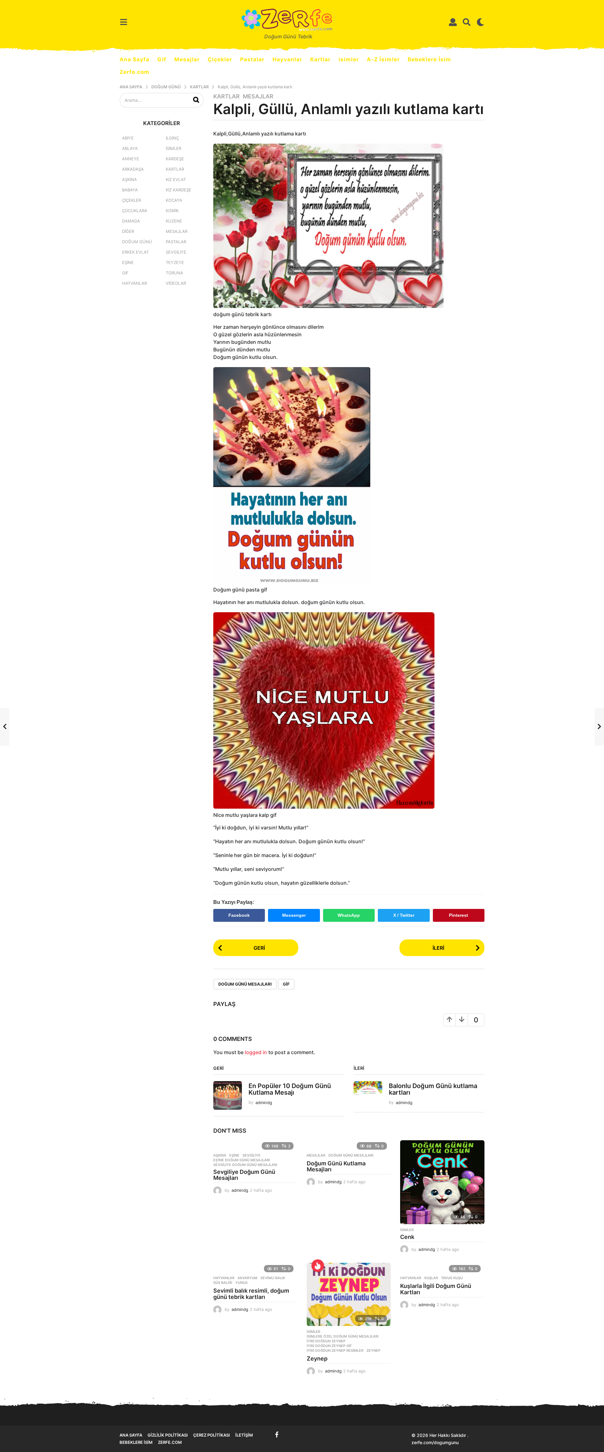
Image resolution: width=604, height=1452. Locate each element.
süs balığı (222, 1282)
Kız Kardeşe (178, 189)
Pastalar (252, 59)
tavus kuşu (452, 1278)
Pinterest (458, 915)
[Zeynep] (349, 1294)
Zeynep (373, 1350)
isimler (348, 59)
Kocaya (174, 200)
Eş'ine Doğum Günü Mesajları (241, 1160)
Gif (161, 59)
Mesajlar (187, 59)
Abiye (128, 137)
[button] (123, 22)
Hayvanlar (287, 59)
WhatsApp (349, 915)
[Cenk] (442, 1182)
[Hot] (317, 1265)
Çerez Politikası (211, 1435)
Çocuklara (134, 210)
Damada (131, 220)
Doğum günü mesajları (245, 984)
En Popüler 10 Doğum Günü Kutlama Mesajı (290, 1089)
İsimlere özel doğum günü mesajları (342, 1336)
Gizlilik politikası (168, 1435)
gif (286, 984)
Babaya (130, 189)
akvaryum (247, 1278)
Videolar (176, 283)
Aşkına (219, 1155)
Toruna (174, 272)
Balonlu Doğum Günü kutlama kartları (433, 1089)
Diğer (128, 231)
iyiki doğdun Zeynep (326, 1341)
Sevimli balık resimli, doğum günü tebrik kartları (251, 1293)
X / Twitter (403, 915)
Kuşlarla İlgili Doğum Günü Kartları (435, 1289)
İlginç (172, 137)
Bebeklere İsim (429, 59)
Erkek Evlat (135, 252)
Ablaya (130, 148)
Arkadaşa (133, 169)
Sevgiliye (251, 1155)
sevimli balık (272, 1278)
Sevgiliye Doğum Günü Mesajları (244, 1175)
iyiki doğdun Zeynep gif (329, 1346)
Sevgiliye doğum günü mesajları (245, 1165)
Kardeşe (175, 158)
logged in (256, 1052)
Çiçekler (220, 59)
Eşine (234, 1155)
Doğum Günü (137, 241)
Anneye (130, 158)
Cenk (407, 1237)
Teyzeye (175, 262)
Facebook (239, 915)
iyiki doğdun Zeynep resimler (335, 1350)
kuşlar (431, 1278)
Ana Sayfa (134, 59)
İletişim (244, 1435)
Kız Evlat (176, 179)
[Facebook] (277, 1435)
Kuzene (174, 220)
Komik (172, 210)
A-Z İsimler (383, 59)
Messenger (294, 915)
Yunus (241, 1282)
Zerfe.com (134, 72)
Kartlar (320, 59)
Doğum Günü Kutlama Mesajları (336, 1166)
